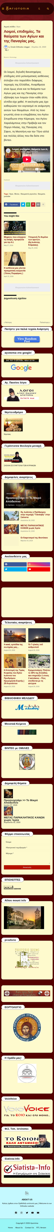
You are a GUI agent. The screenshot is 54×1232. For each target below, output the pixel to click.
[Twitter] (23, 204)
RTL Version (41, 1228)
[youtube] (38, 569)
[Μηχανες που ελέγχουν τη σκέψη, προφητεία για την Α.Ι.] (15, 228)
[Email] (38, 204)
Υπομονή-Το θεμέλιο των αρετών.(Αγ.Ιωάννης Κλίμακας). (38, 241)
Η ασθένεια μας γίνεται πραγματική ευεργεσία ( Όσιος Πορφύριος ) (14, 270)
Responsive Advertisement (27, 63)
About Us (19, 1228)
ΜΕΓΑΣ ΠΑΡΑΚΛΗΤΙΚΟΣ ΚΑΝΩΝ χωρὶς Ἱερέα (32, 526)
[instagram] (38, 564)
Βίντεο (16, 194)
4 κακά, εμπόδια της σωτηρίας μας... (13, 645)
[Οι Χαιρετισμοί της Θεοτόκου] (11, 541)
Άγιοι (18, 27)
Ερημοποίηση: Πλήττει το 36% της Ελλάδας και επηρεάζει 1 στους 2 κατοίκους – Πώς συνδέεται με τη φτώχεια (39, 676)
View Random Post (27, 339)
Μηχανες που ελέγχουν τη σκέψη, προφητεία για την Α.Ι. (15, 239)
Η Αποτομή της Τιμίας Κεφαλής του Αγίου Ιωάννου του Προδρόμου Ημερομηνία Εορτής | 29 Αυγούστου (14, 676)
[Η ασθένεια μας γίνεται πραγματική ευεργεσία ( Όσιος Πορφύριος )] (15, 259)
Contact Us (29, 1228)
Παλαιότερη (44, 322)
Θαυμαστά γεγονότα (29, 194)
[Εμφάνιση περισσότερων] (43, 204)
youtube (7, 196)
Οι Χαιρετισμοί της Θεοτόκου (34, 538)
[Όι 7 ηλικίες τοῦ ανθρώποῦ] (39, 635)
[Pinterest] (33, 204)
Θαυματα (41, 194)
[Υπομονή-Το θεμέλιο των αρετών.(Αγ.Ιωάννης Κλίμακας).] (39, 228)
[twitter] (15, 569)
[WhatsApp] (28, 204)
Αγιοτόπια (34, 1223)
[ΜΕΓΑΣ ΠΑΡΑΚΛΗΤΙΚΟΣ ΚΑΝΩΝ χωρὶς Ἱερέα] (11, 529)
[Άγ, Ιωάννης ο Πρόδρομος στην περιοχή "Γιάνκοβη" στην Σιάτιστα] (11, 516)
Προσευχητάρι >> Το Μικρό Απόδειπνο (23, 499)
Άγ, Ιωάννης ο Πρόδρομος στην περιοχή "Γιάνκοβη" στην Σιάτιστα (35, 514)
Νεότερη (8, 322)
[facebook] (15, 564)
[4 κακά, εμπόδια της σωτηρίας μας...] (15, 635)
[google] (15, 574)
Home (10, 1228)
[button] (3, 9)
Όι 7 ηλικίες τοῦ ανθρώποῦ (35, 645)
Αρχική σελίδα (9, 27)
